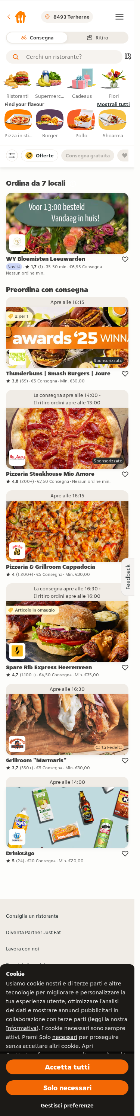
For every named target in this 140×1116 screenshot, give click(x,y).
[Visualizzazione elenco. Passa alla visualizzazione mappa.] (127, 57)
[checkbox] (18, 124)
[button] (16, 17)
